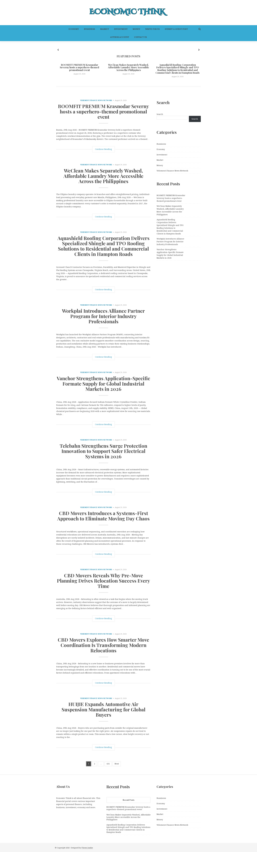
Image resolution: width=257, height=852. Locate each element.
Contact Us (140, 37)
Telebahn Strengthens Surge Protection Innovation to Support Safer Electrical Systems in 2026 (103, 450)
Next (117, 764)
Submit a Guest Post (176, 29)
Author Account (119, 37)
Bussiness (89, 29)
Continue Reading (103, 149)
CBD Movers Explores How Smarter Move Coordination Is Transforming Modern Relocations (103, 644)
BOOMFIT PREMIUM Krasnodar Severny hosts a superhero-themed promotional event (79, 67)
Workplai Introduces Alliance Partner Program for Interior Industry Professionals (103, 315)
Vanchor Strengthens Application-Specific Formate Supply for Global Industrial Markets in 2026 (103, 383)
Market (104, 29)
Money (136, 29)
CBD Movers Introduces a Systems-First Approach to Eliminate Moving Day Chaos (103, 516)
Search (160, 114)
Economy (74, 29)
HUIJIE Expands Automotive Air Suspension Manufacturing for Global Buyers (103, 709)
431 (108, 764)
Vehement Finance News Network (96, 100)
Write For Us (152, 29)
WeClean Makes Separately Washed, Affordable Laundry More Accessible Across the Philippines (128, 67)
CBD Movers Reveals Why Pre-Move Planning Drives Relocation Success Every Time (103, 580)
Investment (121, 29)
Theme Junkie (87, 848)
